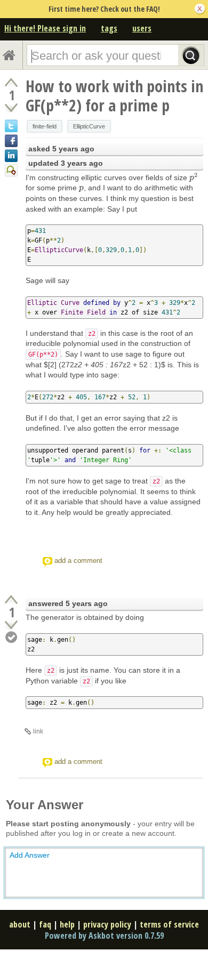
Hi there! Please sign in (45, 28)
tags (109, 28)
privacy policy (107, 924)
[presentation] (193, 177)
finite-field (45, 126)
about (19, 924)
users (141, 28)
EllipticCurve (89, 126)
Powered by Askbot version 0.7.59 (104, 935)
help (67, 924)
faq (45, 924)
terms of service (169, 924)
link (38, 731)
